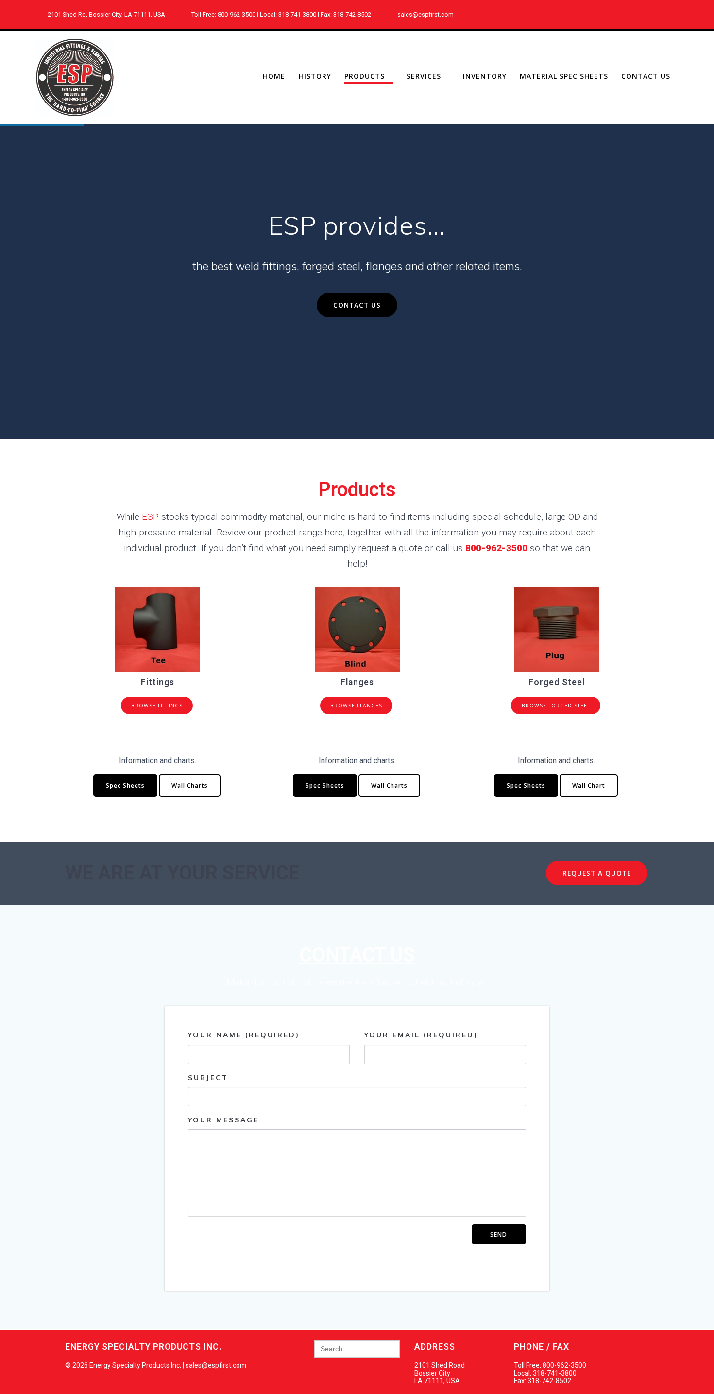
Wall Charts (189, 785)
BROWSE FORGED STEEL (556, 705)
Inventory (485, 76)
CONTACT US (357, 305)
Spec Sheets (125, 785)
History (315, 76)
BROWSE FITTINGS (157, 705)
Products (364, 76)
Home (274, 76)
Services (424, 76)
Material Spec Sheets (564, 76)
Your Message (223, 1120)
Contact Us (645, 76)
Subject (208, 1077)
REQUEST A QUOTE (596, 873)
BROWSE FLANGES (356, 705)
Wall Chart (588, 785)
